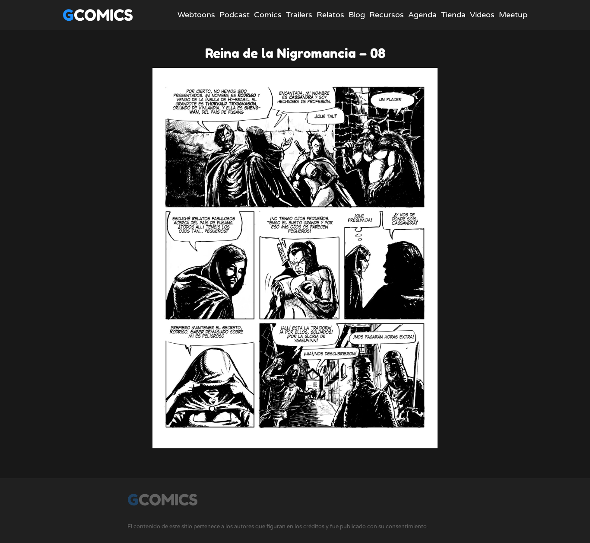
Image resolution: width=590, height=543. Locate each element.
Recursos (386, 14)
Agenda (422, 14)
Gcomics (98, 15)
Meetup (513, 14)
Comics (268, 14)
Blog (357, 14)
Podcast (234, 14)
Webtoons (196, 14)
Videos (482, 14)
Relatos (330, 14)
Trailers (299, 14)
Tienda (453, 14)
